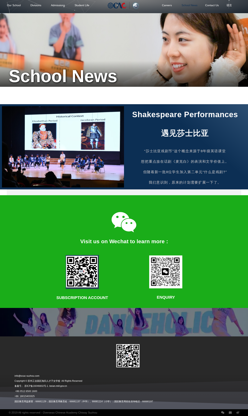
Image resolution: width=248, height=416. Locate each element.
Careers (167, 5)
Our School (14, 5)
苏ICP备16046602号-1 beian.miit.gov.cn (45, 386)
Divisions (35, 5)
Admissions (58, 5)
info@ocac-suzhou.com (27, 376)
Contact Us (212, 5)
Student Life (82, 5)
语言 (229, 5)
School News (189, 5)
